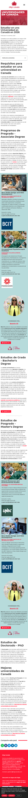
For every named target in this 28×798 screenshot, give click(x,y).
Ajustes (18, 795)
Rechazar (12, 795)
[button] (24, 4)
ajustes (3, 792)
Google (23, 790)
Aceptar (4, 795)
